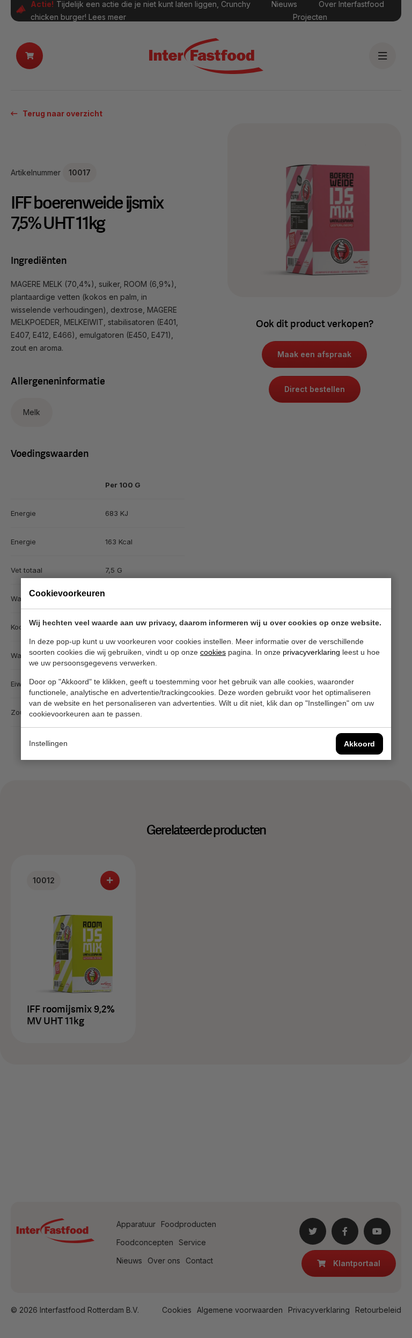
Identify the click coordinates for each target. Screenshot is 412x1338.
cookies (213, 652)
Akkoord (359, 744)
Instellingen (48, 743)
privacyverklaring (311, 652)
